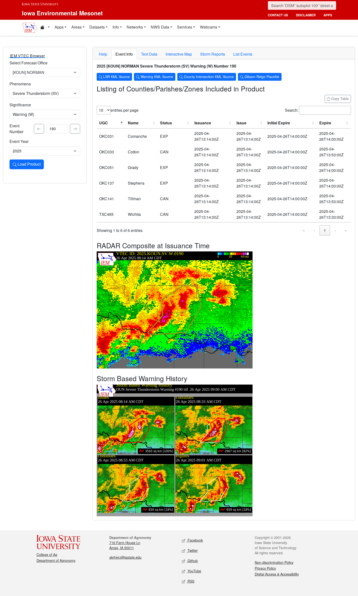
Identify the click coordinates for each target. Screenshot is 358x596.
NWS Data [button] (160, 27)
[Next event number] (75, 129)
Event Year (18, 141)
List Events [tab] (242, 54)
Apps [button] (59, 27)
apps (327, 15)
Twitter (192, 550)
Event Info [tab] (124, 54)
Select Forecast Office (28, 63)
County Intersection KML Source (208, 76)
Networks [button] (135, 27)
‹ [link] (314, 230)
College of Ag (47, 554)
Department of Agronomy (56, 560)
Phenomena (20, 84)
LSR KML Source (116, 76)
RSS (190, 581)
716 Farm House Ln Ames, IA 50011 (124, 545)
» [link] (346, 230)
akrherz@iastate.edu (125, 557)
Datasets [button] (97, 27)
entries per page (125, 110)
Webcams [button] (208, 27)
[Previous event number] (39, 129)
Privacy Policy (265, 568)
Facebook (195, 540)
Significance (20, 105)
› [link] (335, 230)
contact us (278, 15)
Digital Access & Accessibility (277, 574)
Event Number (16, 128)
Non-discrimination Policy (274, 562)
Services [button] (184, 27)
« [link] (304, 230)
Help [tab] (103, 54)
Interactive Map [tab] (179, 54)
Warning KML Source (156, 76)
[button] (45, 28)
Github (192, 560)
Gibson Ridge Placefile (261, 76)
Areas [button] (76, 27)
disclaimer (306, 15)
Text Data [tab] (149, 54)
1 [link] (325, 230)
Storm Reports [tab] (212, 54)
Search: (291, 110)
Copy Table (339, 98)
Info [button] (116, 27)
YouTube (194, 570)
